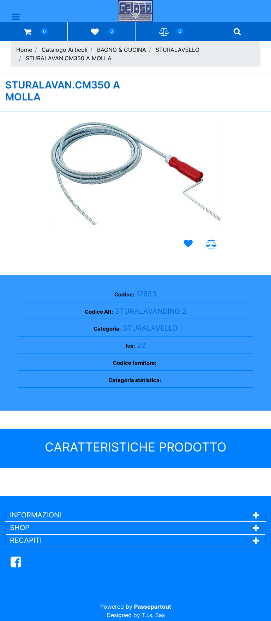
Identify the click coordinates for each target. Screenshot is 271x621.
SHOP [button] (20, 527)
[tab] (135, 515)
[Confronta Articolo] (211, 244)
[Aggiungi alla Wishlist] (189, 244)
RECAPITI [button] (26, 540)
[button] (135, 173)
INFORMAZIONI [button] (36, 515)
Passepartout (152, 606)
